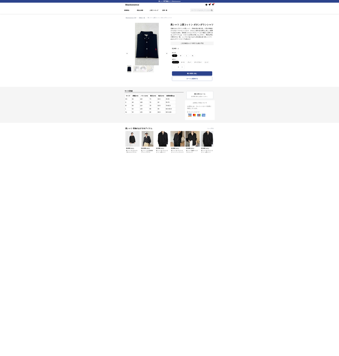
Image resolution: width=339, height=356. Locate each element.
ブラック (175, 62)
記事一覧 (164, 10)
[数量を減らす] (174, 67)
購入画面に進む (192, 73)
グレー (189, 62)
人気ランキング (154, 10)
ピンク (206, 62)
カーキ (183, 62)
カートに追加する (192, 78)
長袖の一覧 (142, 17)
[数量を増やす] (182, 67)
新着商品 (126, 10)
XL (192, 55)
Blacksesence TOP (131, 17)
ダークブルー (198, 62)
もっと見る (210, 128)
